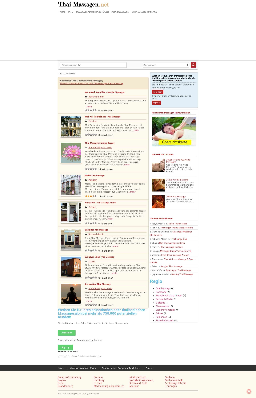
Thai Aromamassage (178, 179)
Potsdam (92, 121)
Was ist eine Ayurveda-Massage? (178, 160)
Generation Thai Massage (98, 284)
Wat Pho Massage (177, 196)
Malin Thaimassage (94, 175)
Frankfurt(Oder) (164, 320)
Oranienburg (163, 288)
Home (62, 11)
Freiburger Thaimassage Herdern (177, 227)
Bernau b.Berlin (96, 96)
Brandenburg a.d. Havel (100, 147)
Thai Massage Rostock (172, 247)
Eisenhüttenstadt (165, 309)
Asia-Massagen (120, 11)
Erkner (91, 261)
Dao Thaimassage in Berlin (172, 243)
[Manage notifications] (249, 391)
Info (70, 11)
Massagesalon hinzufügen (92, 11)
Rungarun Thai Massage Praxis (100, 202)
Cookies (149, 368)
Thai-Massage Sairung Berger (99, 143)
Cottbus (92, 207)
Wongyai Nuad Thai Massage (99, 256)
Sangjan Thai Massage (171, 266)
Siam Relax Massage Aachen (175, 255)
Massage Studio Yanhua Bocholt (175, 251)
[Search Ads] (193, 65)
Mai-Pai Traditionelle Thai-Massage (102, 116)
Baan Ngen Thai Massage (178, 270)
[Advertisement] (128, 36)
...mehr (88, 106)
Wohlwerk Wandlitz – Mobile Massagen (105, 92)
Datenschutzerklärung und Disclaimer (121, 368)
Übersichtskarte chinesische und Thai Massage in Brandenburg (91, 83)
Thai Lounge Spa (179, 239)
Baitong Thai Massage (182, 274)
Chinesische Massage (144, 11)
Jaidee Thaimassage (177, 223)
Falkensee (161, 316)
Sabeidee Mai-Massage (96, 229)
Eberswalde (162, 306)
